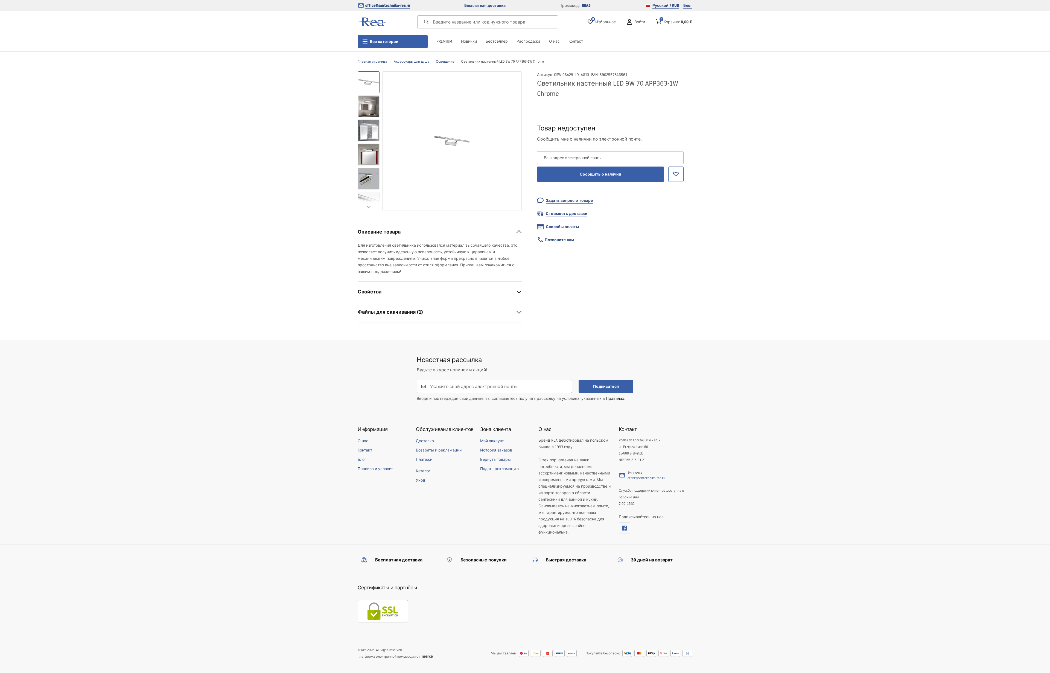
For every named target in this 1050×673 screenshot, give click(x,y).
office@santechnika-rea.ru (387, 5)
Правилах (615, 398)
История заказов (496, 450)
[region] (369, 141)
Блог (687, 5)
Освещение (445, 61)
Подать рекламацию (499, 468)
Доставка (425, 440)
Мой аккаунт (492, 440)
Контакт (575, 41)
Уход (420, 480)
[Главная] (373, 22)
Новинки (469, 41)
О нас (554, 41)
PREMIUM (444, 41)
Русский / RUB (665, 5)
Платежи (424, 459)
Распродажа (528, 41)
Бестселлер (497, 41)
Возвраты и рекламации (439, 450)
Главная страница (372, 61)
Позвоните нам (559, 240)
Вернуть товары (495, 459)
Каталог (423, 470)
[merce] (427, 656)
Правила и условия (375, 468)
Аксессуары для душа (411, 61)
